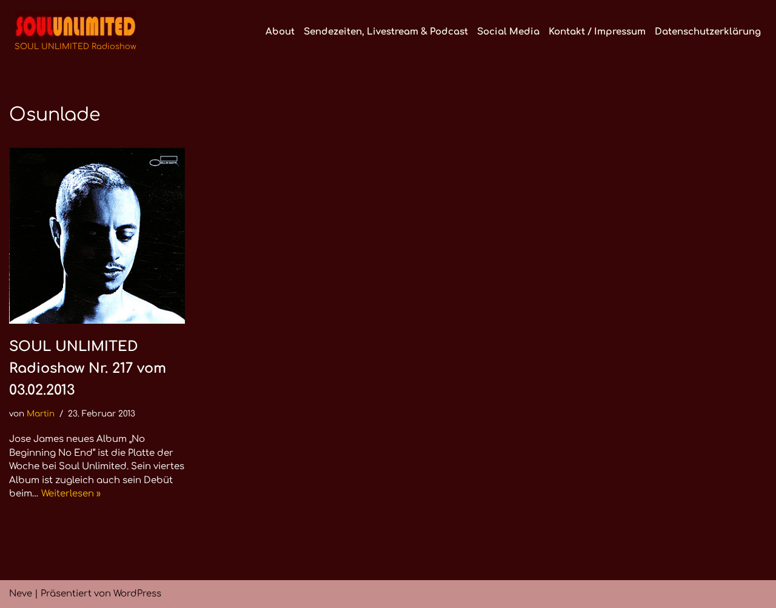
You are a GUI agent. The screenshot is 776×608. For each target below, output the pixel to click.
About (280, 32)
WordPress (137, 594)
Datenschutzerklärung (708, 32)
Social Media (508, 32)
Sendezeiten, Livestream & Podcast (386, 32)
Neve (20, 594)
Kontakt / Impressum (597, 32)
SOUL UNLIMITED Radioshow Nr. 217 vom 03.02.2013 (87, 368)
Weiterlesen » (71, 494)
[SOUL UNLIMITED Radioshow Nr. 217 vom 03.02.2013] (97, 236)
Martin (41, 413)
